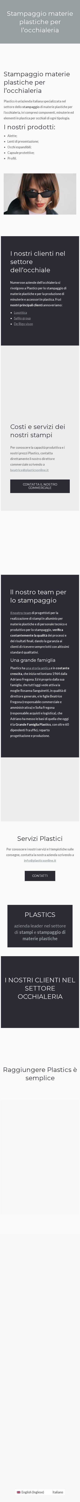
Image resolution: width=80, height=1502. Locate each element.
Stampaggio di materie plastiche (27, 1415)
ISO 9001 (14, 1377)
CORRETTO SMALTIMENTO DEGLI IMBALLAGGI (39, 1405)
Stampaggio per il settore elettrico (33, 1446)
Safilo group (22, 318)
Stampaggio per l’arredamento (30, 1462)
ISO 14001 (14, 1387)
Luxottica (20, 313)
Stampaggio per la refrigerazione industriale (39, 1439)
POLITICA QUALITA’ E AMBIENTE (30, 1396)
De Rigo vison (23, 324)
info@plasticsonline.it (40, 860)
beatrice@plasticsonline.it (29, 470)
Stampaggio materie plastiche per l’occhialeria (40, 1423)
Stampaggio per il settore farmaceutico (36, 1431)
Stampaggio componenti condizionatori (36, 1454)
